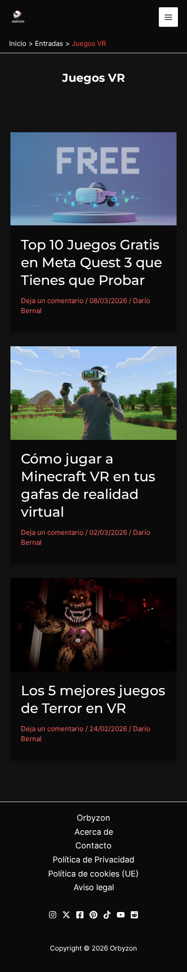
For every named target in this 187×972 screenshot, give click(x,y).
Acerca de (93, 832)
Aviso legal (94, 887)
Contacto (93, 845)
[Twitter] (66, 915)
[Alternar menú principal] (168, 17)
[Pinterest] (93, 915)
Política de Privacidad (93, 859)
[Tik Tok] (107, 915)
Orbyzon (93, 817)
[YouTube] (121, 915)
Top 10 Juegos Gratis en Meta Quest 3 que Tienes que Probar (91, 262)
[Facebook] (80, 915)
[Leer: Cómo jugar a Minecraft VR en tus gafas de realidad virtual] (93, 392)
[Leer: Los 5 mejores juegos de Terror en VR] (93, 624)
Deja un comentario (52, 300)
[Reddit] (134, 915)
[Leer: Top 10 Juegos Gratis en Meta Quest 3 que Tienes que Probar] (93, 178)
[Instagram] (53, 915)
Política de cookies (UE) (93, 873)
